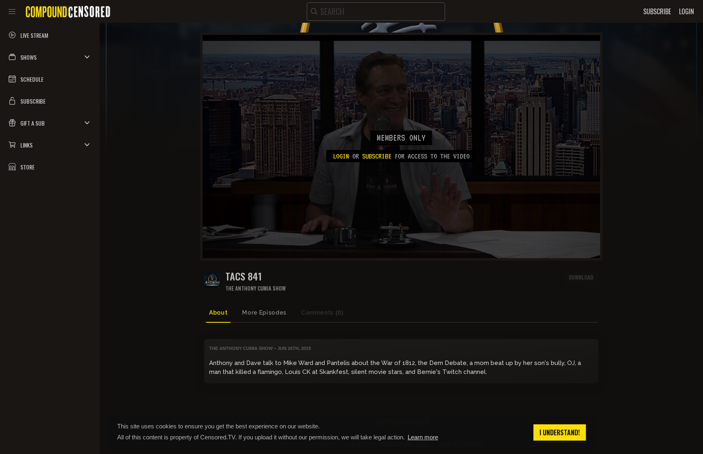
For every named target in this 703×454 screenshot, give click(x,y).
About (218, 312)
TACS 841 (243, 276)
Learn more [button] (423, 437)
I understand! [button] (559, 432)
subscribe (376, 156)
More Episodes (264, 312)
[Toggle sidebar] (12, 11)
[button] (50, 57)
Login (341, 156)
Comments (322, 312)
